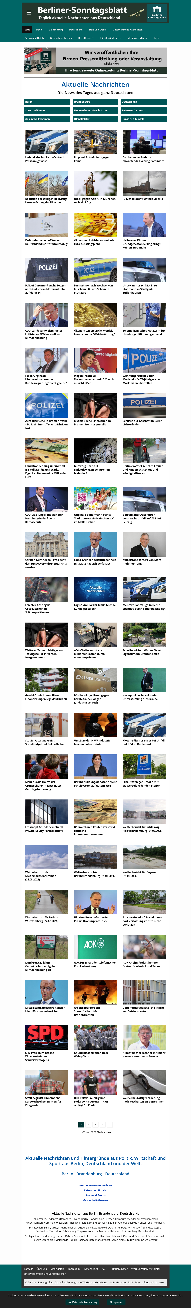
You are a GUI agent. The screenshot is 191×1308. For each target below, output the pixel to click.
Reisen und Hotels (34, 38)
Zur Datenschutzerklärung (82, 1302)
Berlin (39, 29)
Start (27, 29)
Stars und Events (97, 29)
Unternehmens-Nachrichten (128, 29)
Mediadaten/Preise (137, 38)
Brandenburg (56, 29)
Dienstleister (85, 38)
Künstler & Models (110, 38)
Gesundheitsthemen (61, 38)
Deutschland (76, 29)
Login (157, 38)
